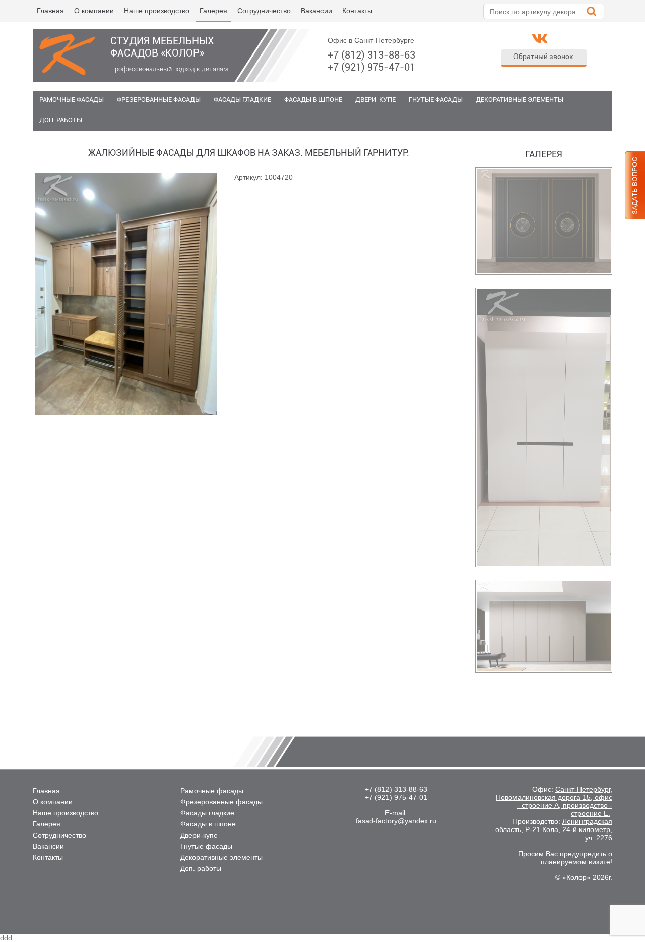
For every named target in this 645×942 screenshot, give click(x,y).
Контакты (357, 11)
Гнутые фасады (436, 99)
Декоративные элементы (519, 99)
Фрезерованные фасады (159, 99)
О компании (94, 11)
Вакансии (316, 11)
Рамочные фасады (71, 99)
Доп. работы (60, 120)
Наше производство (156, 11)
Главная (50, 11)
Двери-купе (375, 99)
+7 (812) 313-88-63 (371, 55)
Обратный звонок (543, 56)
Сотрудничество (264, 11)
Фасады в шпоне (313, 99)
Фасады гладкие (242, 99)
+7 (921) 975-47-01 (371, 67)
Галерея (213, 11)
